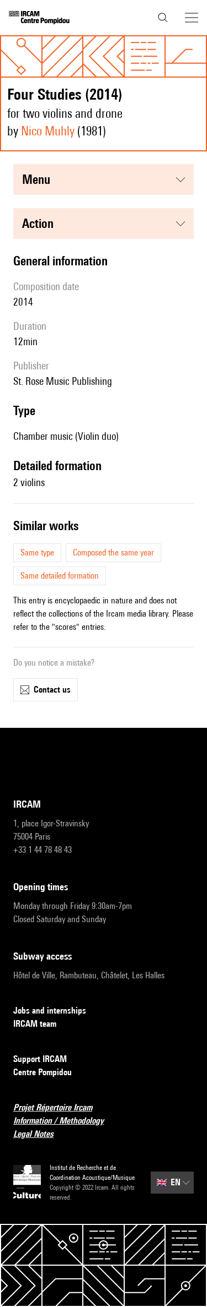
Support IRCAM (40, 1059)
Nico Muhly (48, 130)
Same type (37, 552)
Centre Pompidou (42, 1072)
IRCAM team (34, 1024)
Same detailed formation (59, 575)
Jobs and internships (49, 1010)
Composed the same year (113, 552)
